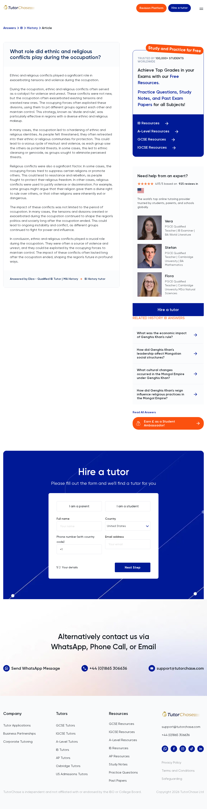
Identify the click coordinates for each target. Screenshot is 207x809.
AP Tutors (63, 758)
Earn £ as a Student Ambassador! (159, 423)
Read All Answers (144, 412)
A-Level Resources (153, 131)
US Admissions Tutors (72, 774)
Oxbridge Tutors (68, 766)
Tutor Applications (17, 725)
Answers (9, 28)
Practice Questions (123, 772)
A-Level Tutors (67, 742)
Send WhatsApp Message (35, 668)
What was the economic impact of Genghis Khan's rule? (162, 335)
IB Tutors (62, 750)
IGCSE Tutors (66, 733)
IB (21, 28)
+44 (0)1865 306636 (108, 668)
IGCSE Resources (152, 147)
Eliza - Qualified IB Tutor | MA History (53, 279)
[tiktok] (191, 749)
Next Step (132, 567)
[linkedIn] (200, 749)
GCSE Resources (151, 139)
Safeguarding (172, 779)
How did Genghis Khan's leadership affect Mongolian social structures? (159, 353)
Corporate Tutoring (18, 742)
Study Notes (118, 764)
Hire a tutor (179, 8)
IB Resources (148, 123)
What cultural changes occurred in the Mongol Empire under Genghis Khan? (160, 374)
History (32, 28)
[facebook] (174, 749)
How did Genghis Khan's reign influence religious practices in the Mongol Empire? (160, 394)
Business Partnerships (19, 733)
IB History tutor (94, 279)
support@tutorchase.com (180, 668)
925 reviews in (188, 184)
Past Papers (118, 780)
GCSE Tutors (65, 725)
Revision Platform (151, 8)
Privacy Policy (171, 762)
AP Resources (119, 756)
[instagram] (183, 749)
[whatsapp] (165, 749)
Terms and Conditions (178, 771)
